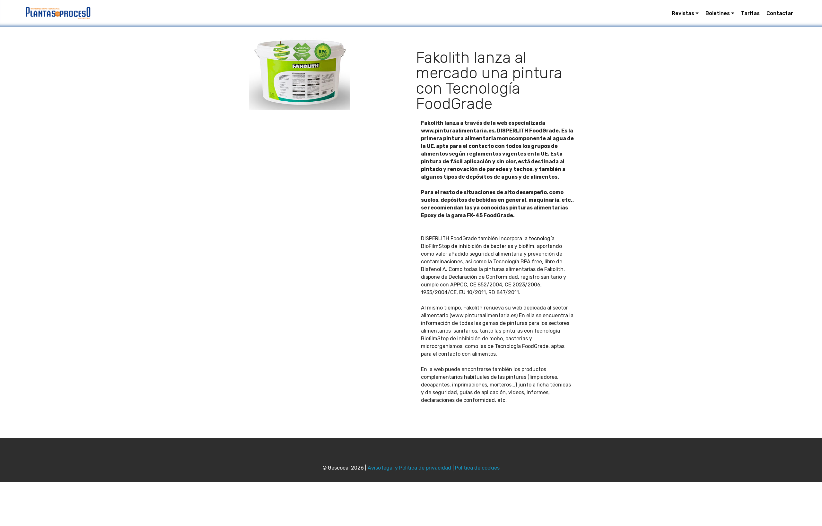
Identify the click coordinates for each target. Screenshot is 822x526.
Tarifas (750, 13)
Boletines (717, 13)
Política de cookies (477, 468)
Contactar (779, 13)
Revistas (683, 13)
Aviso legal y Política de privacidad (409, 468)
